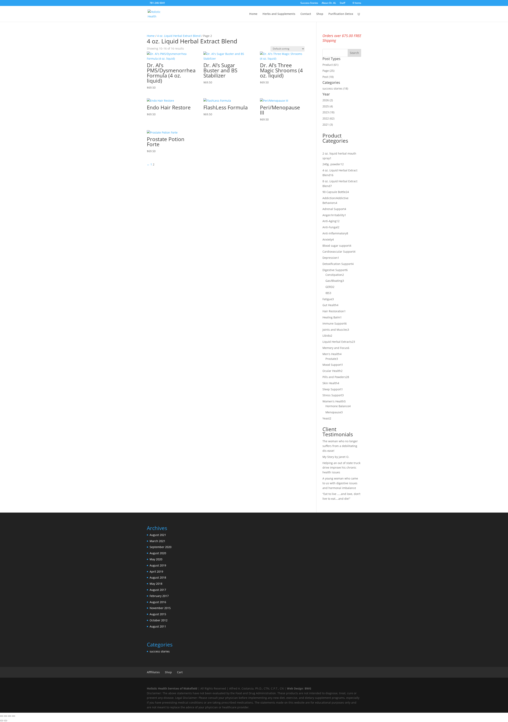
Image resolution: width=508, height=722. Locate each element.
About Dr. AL (329, 3)
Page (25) (328, 71)
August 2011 (158, 626)
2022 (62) (328, 118)
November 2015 (160, 608)
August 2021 (158, 535)
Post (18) (328, 77)
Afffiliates (153, 672)
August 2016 (158, 602)
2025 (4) (327, 106)
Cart (180, 672)
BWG (308, 688)
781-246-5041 (157, 3)
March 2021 (157, 541)
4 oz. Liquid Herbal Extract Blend (179, 36)
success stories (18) (335, 88)
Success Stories (309, 3)
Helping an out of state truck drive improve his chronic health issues (341, 467)
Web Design (295, 688)
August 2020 (158, 553)
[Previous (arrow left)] (1, 720)
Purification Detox (340, 14)
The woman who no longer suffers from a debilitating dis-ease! (340, 446)
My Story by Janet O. (336, 457)
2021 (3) (327, 124)
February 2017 (159, 596)
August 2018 (158, 577)
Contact (305, 14)
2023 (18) (328, 112)
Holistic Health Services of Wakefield (172, 688)
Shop (319, 14)
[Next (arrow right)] (5, 720)
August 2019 (158, 565)
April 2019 (156, 571)
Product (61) (330, 65)
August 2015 (158, 614)
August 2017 (158, 590)
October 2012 (158, 620)
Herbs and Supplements (279, 14)
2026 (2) (327, 100)
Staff (342, 3)
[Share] (9, 716)
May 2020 (156, 559)
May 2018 (156, 583)
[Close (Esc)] (13, 716)
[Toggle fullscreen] (5, 716)
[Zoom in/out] (1, 716)
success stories (160, 651)
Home (253, 14)
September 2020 (160, 547)
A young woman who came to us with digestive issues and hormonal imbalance (340, 483)
